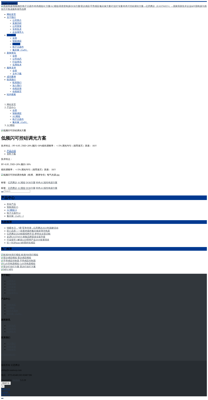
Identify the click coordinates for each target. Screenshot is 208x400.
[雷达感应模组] (9, 257)
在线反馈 (17, 88)
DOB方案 (30, 182)
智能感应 (17, 41)
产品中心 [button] (11, 35)
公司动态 (17, 59)
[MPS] (4, 269)
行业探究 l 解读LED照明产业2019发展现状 (28, 240)
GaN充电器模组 (27, 263)
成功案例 (11, 76)
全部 (14, 38)
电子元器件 (18, 47)
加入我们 (17, 85)
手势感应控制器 (28, 260)
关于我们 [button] (11, 17)
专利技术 (17, 29)
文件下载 (17, 73)
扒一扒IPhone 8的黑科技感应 (21, 243)
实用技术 (17, 65)
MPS (10, 269)
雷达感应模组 (24, 257)
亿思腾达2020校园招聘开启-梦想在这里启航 (29, 234)
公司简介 (17, 20)
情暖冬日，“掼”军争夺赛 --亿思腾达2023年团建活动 (32, 228)
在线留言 (17, 91)
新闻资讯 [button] (11, 53)
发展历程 (17, 23)
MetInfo (16, 380)
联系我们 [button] (11, 79)
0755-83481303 (8, 354)
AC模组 (16, 44)
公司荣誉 (17, 26)
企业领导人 (18, 32)
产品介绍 (11, 151)
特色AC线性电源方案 (46, 182)
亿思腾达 (12, 182)
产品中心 (11, 107)
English (4, 392)
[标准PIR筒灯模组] (11, 255)
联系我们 (17, 82)
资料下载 (11, 154)
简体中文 (6, 383)
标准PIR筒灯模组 (29, 255)
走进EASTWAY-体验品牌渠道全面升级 (26, 237)
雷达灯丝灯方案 (28, 266)
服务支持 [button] (11, 68)
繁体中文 (5, 395)
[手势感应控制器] (10, 260)
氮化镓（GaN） (20, 50)
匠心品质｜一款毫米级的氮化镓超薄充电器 (28, 231)
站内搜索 (11, 94)
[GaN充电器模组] (10, 263)
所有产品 (11, 204)
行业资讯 (17, 62)
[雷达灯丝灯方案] (10, 266)
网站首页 (11, 14)
